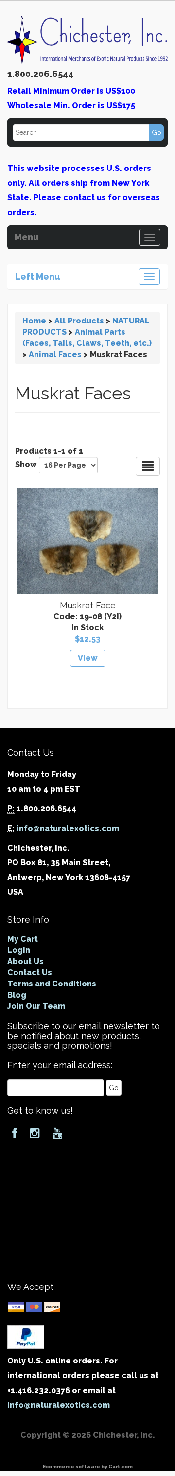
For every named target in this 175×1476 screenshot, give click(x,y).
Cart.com (120, 1466)
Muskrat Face (88, 605)
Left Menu (37, 275)
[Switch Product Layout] (148, 466)
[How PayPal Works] (25, 1336)
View (88, 657)
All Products (79, 320)
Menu (27, 236)
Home (34, 320)
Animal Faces (55, 354)
